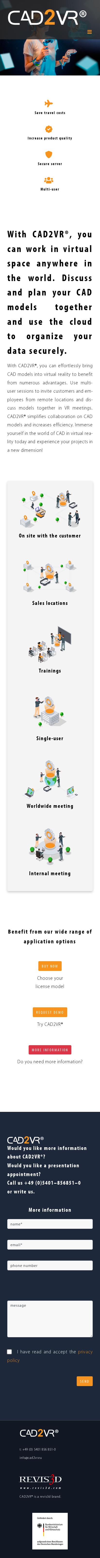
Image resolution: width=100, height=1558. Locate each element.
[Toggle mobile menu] (90, 31)
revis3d (45, 1496)
